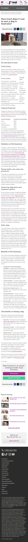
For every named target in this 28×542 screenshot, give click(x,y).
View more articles (14, 428)
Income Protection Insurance (7, 460)
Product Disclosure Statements (8, 483)
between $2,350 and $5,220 (11, 135)
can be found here (12, 74)
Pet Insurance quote (19, 357)
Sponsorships (4, 491)
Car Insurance (4, 471)
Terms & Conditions (6, 479)
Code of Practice (5, 475)
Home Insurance (5, 469)
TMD (12, 504)
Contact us (4, 487)
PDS (7, 502)
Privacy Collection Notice (7, 481)
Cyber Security (5, 493)
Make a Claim (4, 485)
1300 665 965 (13, 437)
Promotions (4, 477)
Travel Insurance (5, 473)
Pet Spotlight (4, 8)
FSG (20, 502)
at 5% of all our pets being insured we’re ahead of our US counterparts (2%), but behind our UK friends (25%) (13, 154)
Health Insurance (5, 464)
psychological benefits (16, 351)
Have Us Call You (14, 441)
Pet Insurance (8, 218)
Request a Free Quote (14, 378)
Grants (3, 489)
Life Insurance (4, 458)
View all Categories (20, 8)
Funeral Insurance (5, 462)
